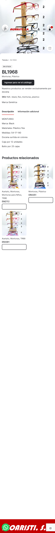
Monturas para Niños (11, 195)
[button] (5, 527)
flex (19, 97)
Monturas (6, 76)
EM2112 (5, 201)
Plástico (15, 76)
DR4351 (32, 195)
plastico (35, 97)
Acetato (5, 191)
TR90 (4, 198)
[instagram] (50, 528)
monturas (26, 97)
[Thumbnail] (19, 29)
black (14, 97)
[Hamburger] (5, 29)
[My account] (38, 29)
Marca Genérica (9, 102)
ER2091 (5, 242)
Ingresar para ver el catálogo (18, 82)
